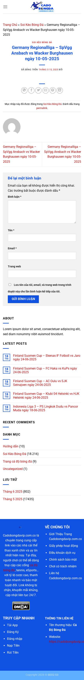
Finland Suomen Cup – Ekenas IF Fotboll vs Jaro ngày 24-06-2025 (46, 357)
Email (12, 248)
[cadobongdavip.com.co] (42, 7)
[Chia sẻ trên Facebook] (31, 90)
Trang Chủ (10, 25)
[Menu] (5, 6)
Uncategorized (13, 469)
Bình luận (14, 196)
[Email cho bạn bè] (45, 90)
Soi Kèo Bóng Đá (32, 25)
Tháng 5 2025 (12, 499)
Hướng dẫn (10, 446)
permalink (41, 108)
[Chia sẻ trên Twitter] (38, 90)
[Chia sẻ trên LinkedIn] (59, 90)
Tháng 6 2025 (12, 491)
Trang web (14, 266)
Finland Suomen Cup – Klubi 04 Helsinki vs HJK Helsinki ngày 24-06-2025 (46, 395)
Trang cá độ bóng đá (17, 461)
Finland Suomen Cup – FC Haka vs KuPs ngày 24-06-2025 (45, 370)
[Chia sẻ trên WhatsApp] (24, 90)
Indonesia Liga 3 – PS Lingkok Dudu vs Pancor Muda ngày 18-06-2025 (45, 408)
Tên (11, 230)
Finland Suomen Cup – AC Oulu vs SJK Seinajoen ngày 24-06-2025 (40, 383)
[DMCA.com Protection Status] (21, 605)
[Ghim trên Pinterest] (52, 90)
